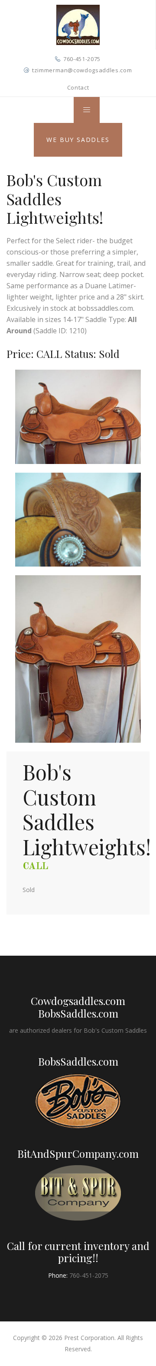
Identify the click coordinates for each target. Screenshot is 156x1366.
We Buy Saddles (77, 139)
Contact (78, 87)
